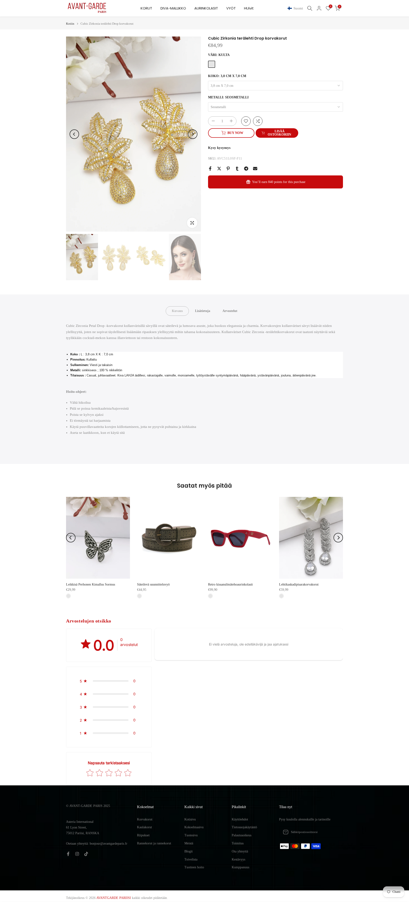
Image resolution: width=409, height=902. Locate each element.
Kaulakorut (144, 827)
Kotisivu (190, 819)
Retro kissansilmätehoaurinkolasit (230, 584)
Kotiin (70, 23)
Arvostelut (229, 311)
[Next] (192, 134)
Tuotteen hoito (194, 867)
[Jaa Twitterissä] (219, 168)
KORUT (146, 8)
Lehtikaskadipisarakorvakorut (299, 584)
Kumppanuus (240, 867)
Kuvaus (177, 311)
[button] (296, 8)
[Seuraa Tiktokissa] (86, 854)
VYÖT (231, 8)
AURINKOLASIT (206, 8)
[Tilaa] (334, 832)
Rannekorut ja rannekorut (154, 843)
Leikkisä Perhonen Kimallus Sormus (90, 584)
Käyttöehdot (240, 819)
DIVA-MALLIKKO (173, 8)
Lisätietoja (202, 311)
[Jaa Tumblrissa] (237, 168)
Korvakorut (144, 819)
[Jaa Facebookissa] (210, 168)
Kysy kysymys (219, 148)
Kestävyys (238, 859)
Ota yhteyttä (240, 851)
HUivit (249, 8)
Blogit (188, 851)
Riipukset (143, 835)
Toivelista (190, 859)
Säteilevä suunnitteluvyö (153, 584)
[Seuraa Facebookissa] (68, 854)
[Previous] (74, 134)
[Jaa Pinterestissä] (228, 168)
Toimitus (238, 843)
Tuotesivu (191, 835)
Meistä (188, 843)
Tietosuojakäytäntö (244, 827)
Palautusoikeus (241, 835)
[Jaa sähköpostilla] (255, 168)
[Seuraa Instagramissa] (77, 854)
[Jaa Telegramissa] (246, 168)
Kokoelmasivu (194, 827)
